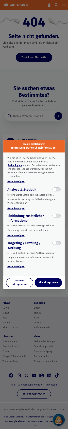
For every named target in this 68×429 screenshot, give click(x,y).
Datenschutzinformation (40, 147)
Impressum (18, 147)
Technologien (15, 165)
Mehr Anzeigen (16, 181)
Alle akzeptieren (48, 282)
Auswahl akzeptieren (20, 282)
